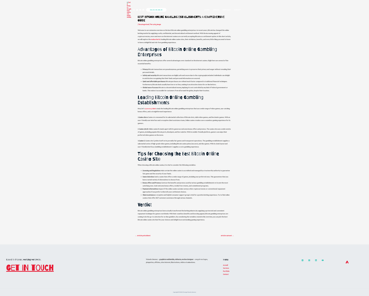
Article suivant (227, 235)
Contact (237, 10)
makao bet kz (156, 39)
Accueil (207, 10)
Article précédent (142, 235)
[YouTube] (140, 10)
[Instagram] (137, 10)
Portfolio (227, 10)
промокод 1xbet (150, 109)
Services (216, 10)
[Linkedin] (143, 10)
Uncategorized (144, 24)
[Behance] (134, 10)
